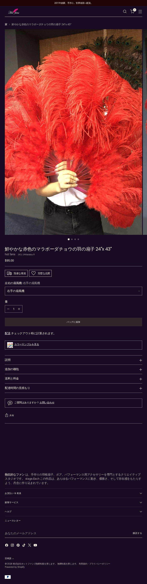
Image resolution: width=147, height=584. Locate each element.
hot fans (10, 254)
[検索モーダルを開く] (125, 11)
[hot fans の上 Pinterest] (18, 545)
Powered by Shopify (15, 567)
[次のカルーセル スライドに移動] (139, 437)
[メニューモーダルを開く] (140, 11)
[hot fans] (14, 11)
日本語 (8, 558)
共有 (12, 415)
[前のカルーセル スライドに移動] (131, 437)
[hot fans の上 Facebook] (7, 545)
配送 (7, 333)
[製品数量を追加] (19, 308)
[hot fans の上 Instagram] (13, 545)
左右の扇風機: (22, 283)
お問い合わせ (47, 402)
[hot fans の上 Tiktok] (24, 545)
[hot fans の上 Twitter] (30, 545)
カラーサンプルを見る (26, 344)
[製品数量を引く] (8, 308)
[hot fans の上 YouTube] (36, 545)
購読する (137, 533)
